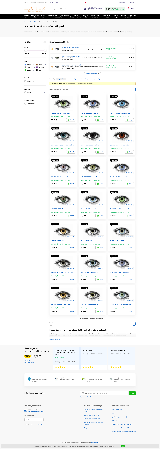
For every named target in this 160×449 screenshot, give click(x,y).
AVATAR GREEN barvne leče (60, 209)
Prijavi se (131, 2)
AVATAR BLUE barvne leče (119, 177)
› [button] (55, 339)
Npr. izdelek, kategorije (63, 9)
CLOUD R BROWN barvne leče (61, 241)
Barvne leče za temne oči (92, 418)
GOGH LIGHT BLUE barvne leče (120, 304)
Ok (123, 446)
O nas (113, 413)
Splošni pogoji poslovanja (119, 417)
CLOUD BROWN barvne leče (61, 304)
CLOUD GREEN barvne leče (71, 56)
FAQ (51, 2)
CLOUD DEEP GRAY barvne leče (62, 273)
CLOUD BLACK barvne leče (90, 145)
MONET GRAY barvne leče (60, 177)
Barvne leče (33, 21)
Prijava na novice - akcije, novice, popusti (90, 396)
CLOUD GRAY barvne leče (89, 304)
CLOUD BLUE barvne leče (89, 209)
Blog (85, 428)
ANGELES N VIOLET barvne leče (120, 241)
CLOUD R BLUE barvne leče (90, 273)
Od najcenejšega (72, 79)
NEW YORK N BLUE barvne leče (120, 273)
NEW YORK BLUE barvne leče (71, 65)
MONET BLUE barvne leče (70, 47)
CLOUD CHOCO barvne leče (119, 145)
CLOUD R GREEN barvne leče (120, 209)
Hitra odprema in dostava (67, 379)
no (117, 446)
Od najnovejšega (96, 79)
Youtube (39, 424)
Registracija (122, 2)
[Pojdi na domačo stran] (35, 9)
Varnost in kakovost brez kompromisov (124, 431)
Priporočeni (61, 79)
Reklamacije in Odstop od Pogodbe (123, 428)
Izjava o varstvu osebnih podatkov (122, 424)
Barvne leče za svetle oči (91, 415)
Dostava (57, 2)
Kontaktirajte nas (117, 409)
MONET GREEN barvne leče (90, 177)
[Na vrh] (51, 323)
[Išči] (54, 9)
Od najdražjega (84, 79)
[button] (92, 73)
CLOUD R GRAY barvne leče (90, 241)
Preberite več (110, 446)
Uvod (25, 21)
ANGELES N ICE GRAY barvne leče (62, 145)
